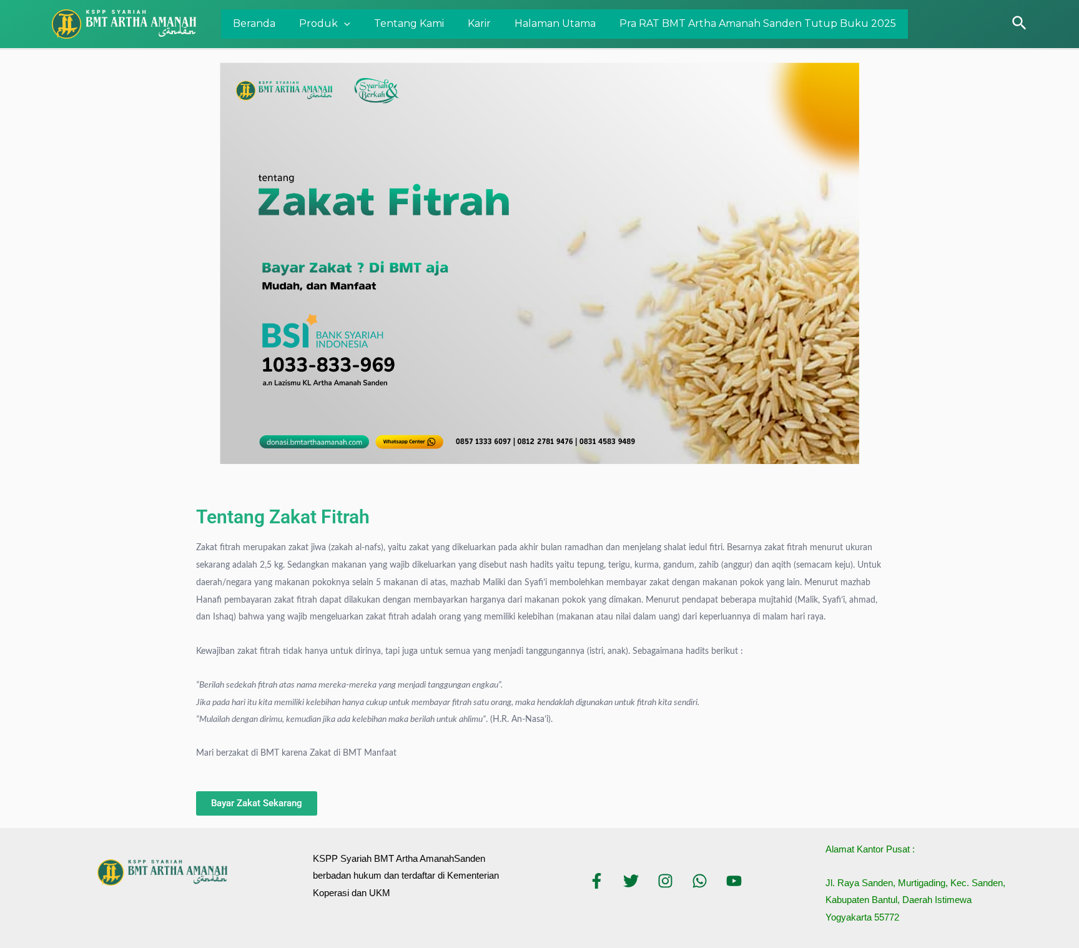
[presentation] (344, 24)
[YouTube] (734, 881)
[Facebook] (596, 881)
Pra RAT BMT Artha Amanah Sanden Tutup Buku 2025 (757, 23)
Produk (318, 23)
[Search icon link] (1020, 23)
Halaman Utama (555, 23)
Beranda (254, 23)
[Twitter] (631, 881)
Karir (479, 23)
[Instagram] (665, 881)
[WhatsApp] (699, 881)
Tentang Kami (409, 23)
